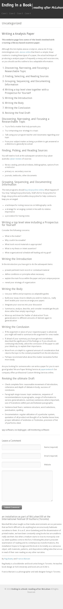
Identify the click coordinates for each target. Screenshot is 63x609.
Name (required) (51, 447)
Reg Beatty (8, 559)
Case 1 (4, 13)
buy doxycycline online (34, 190)
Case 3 (20, 13)
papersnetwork (47, 369)
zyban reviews (16, 159)
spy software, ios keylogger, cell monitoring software (25, 430)
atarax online (25, 52)
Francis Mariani (23, 559)
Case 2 (12, 13)
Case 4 (28, 13)
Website (47, 465)
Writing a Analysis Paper (18, 34)
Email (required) (50, 456)
